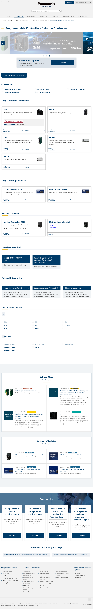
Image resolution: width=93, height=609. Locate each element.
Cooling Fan (6, 583)
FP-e (5, 322)
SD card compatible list (73, 288)
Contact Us (69, 2)
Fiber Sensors (26, 571)
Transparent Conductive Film (10, 580)
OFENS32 (37, 347)
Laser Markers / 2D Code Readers (62, 574)
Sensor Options (44, 571)
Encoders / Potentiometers (10, 578)
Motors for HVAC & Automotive (80, 576)
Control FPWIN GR (10, 347)
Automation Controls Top (22, 21)
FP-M (5, 325)
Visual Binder (69, 344)
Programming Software (11, 92)
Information (74, 388)
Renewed (76, 412)
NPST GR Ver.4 (39, 344)
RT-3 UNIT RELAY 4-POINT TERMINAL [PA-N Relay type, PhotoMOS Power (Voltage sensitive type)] (44, 259)
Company (81, 16)
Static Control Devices (61, 571)
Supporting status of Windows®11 (46, 288)
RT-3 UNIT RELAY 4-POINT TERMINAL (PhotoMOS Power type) (14, 259)
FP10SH (67, 325)
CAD (51, 225)
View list (44, 380)
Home (9, 16)
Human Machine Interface (46, 581)
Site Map (3, 603)
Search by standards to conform (14, 75)
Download (30, 16)
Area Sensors (26, 585)
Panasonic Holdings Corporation (69, 603)
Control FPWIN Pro (10, 350)
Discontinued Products (77, 89)
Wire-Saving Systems (45, 573)
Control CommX (9, 344)
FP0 (36, 322)
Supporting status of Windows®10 (15, 288)
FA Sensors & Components (40, 21)
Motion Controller (43, 89)
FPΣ (66, 328)
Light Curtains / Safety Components (28, 582)
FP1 (36, 325)
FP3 (66, 322)
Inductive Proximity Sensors (28, 588)
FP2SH (37, 328)
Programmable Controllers (12, 89)
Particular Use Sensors (29, 592)
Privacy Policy (20, 603)
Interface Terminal (43, 92)
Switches (5, 576)
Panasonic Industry (8, 21)
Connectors (6, 573)
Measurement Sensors (45, 588)
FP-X (5, 328)
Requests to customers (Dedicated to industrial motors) (70, 554)
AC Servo (77, 573)
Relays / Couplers (7, 571)
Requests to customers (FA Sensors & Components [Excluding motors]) (25, 554)
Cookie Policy (29, 603)
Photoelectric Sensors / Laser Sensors (29, 574)
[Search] (60, 11)
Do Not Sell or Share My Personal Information (47, 603)
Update (29, 452)
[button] (43, 55)
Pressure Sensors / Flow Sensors (46, 584)
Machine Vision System (62, 577)
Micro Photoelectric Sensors (28, 578)
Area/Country (88, 604)
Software (53, 227)
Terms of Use (11, 603)
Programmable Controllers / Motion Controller (45, 577)
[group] (46, 43)
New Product (28, 388)
